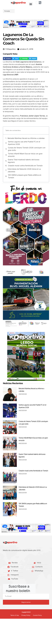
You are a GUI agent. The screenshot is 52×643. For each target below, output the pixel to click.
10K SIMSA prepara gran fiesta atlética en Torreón (24, 176)
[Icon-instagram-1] (11, 556)
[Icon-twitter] (7, 556)
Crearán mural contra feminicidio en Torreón (25, 166)
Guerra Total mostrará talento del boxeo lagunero (23, 161)
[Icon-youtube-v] (14, 556)
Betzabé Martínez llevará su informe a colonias (26, 138)
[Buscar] (40, 2)
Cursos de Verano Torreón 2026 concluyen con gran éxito (26, 149)
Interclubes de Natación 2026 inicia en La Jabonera (24, 170)
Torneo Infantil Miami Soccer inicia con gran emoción (25, 155)
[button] (31, 4)
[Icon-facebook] (3, 556)
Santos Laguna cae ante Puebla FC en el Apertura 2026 (24, 143)
